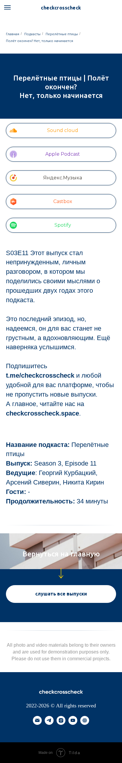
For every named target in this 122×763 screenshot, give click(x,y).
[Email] (37, 727)
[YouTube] (72, 727)
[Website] (84, 727)
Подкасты (32, 34)
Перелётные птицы (62, 34)
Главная (12, 34)
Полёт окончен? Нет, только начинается (39, 41)
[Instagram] (61, 727)
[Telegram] (49, 727)
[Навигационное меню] (7, 7)
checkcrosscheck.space (42, 413)
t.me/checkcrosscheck (40, 375)
